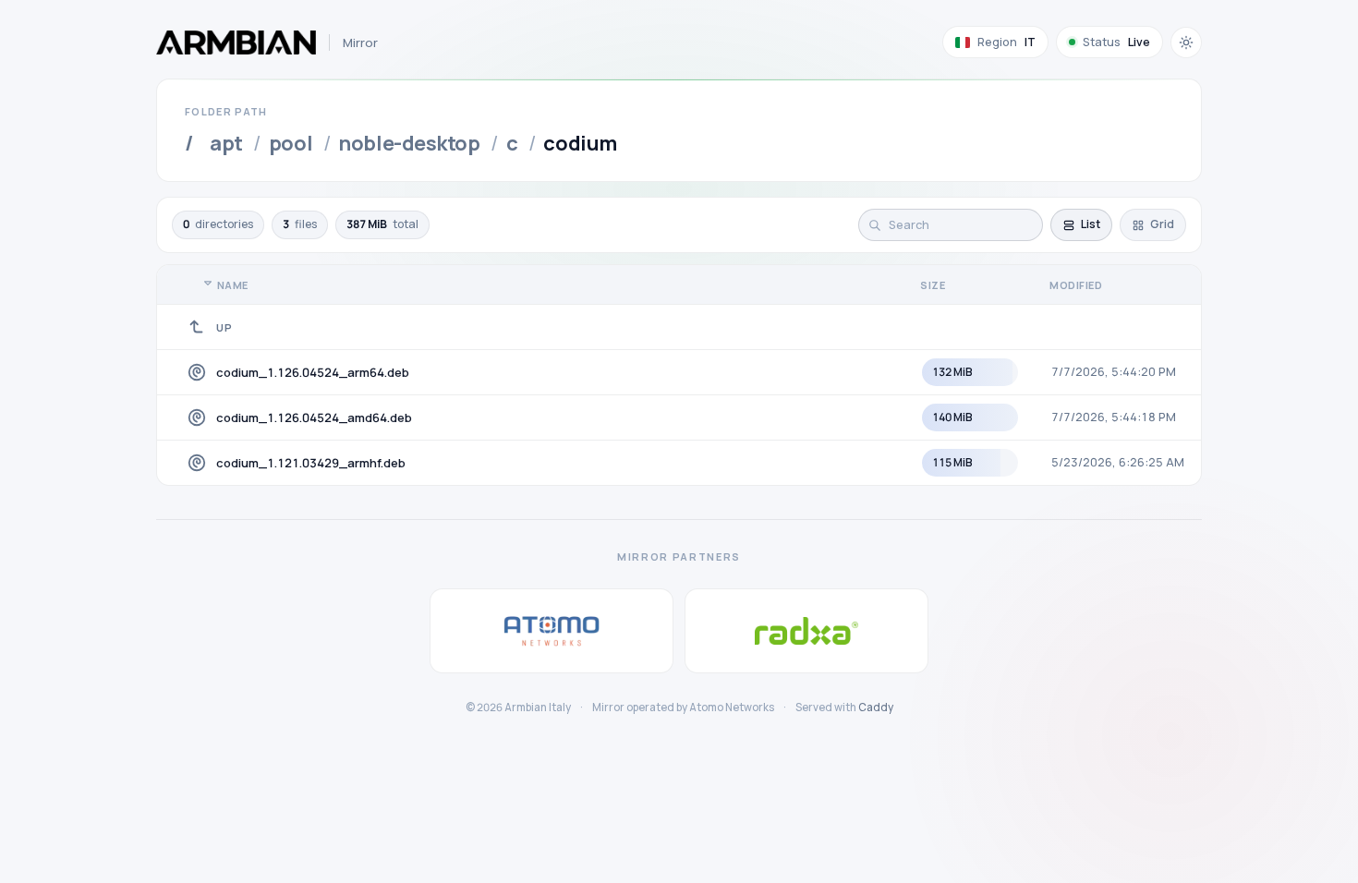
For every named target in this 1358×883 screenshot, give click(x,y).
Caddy (875, 707)
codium (579, 143)
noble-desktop (408, 143)
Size (932, 285)
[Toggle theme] (1186, 42)
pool (290, 143)
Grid (1162, 224)
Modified (1075, 285)
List (1090, 224)
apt (226, 143)
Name (233, 285)
